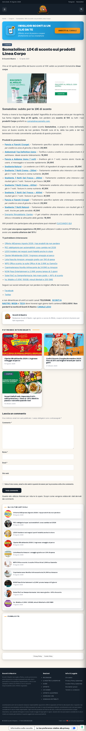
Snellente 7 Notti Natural (17, 207)
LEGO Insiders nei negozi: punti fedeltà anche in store (29, 251)
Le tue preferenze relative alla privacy (52, 728)
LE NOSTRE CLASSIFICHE (51, 681)
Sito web (5, 473)
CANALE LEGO (44, 307)
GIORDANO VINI (48, 696)
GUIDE (45, 684)
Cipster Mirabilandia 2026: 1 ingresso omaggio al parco (29, 255)
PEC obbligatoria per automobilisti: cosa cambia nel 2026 (30, 247)
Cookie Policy (48, 656)
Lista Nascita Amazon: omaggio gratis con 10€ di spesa (30, 259)
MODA (14, 303)
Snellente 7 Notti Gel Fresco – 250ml (23, 178)
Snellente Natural (13, 166)
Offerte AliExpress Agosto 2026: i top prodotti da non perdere (32, 243)
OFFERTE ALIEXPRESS (50, 693)
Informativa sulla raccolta (22, 728)
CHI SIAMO (47, 690)
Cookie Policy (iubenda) (73, 684)
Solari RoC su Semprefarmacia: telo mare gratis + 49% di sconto (34, 275)
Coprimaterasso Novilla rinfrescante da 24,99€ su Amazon (31, 267)
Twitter (8, 295)
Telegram (71, 2)
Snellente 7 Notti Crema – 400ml (21, 185)
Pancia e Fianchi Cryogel (17, 144)
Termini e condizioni (72, 690)
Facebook (9, 291)
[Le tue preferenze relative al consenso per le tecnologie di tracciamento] (82, 727)
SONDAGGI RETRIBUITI (51, 699)
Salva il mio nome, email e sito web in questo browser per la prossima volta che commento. (39, 484)
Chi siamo (68, 677)
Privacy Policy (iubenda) (73, 681)
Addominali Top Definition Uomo (20, 152)
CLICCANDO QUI (64, 223)
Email (4, 463)
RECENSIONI (47, 677)
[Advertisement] (18, 633)
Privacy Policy (38, 656)
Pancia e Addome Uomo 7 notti (20, 159)
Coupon (11, 18)
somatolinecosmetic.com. (38, 121)
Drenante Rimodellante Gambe (19, 214)
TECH (22, 303)
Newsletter (80, 2)
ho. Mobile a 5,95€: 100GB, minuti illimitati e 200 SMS (29, 279)
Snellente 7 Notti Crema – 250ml (20, 170)
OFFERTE (46, 687)
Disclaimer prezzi (71, 687)
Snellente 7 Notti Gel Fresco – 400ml (23, 192)
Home (4, 18)
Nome (5, 452)
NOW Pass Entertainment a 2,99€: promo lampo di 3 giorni (31, 271)
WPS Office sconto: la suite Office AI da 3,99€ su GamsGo (31, 263)
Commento (7, 423)
